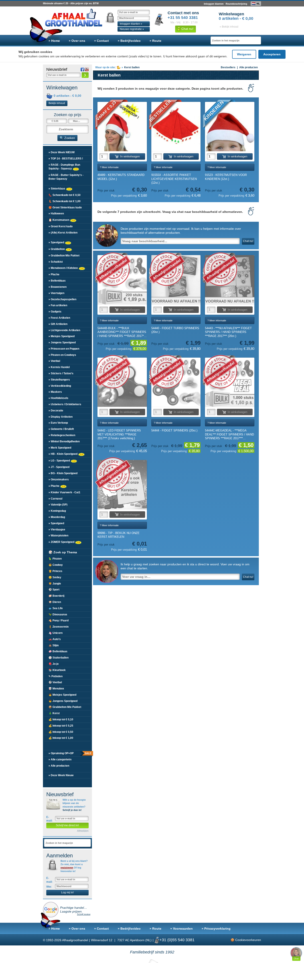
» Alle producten (59, 765)
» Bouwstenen (58, 286)
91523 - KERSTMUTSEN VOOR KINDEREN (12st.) (226, 177)
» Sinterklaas (57, 188)
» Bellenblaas (57, 280)
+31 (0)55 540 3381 (177, 940)
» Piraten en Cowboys (62, 355)
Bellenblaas (58, 651)
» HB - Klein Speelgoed (63, 453)
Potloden (56, 676)
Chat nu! (186, 28)
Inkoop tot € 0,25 (61, 725)
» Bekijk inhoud (229, 26)
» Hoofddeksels (58, 398)
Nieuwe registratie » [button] (132, 29)
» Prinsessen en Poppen (64, 348)
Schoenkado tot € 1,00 (65, 201)
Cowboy (56, 564)
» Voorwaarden (181, 928)
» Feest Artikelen (59, 317)
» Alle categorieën (60, 759)
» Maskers (55, 391)
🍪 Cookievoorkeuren (246, 940)
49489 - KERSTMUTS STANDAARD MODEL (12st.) (120, 177)
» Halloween (56, 213)
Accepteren (272, 54)
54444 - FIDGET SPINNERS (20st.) (174, 430)
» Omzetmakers (59, 479)
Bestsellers (228, 67)
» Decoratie (56, 410)
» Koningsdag (57, 510)
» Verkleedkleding (60, 385)
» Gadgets (55, 311)
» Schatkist (56, 261)
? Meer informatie (109, 167)
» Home (54, 40)
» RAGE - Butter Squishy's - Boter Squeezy (66, 176)
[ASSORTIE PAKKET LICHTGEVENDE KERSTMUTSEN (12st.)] (176, 126)
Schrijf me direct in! (67, 825)
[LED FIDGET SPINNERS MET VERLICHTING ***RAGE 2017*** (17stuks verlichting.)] (122, 382)
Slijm (54, 645)
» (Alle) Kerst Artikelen (63, 232)
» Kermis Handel (59, 367)
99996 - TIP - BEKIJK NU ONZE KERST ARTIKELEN (118, 535)
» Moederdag (57, 517)
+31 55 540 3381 (183, 17)
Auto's (55, 639)
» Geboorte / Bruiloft (61, 429)
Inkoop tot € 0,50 (61, 731)
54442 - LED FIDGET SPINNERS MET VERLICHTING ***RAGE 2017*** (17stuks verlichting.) (119, 434)
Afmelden (83, 830)
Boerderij (56, 595)
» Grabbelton (57, 248)
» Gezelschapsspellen (62, 299)
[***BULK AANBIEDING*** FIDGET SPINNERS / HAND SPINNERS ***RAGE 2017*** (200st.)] (122, 279)
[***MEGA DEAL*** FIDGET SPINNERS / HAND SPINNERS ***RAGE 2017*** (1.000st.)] (229, 382)
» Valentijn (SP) (58, 504)
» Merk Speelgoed (60, 447)
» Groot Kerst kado (61, 226)
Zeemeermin (59, 626)
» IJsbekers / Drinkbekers (65, 404)
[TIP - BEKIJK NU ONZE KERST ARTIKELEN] (122, 484)
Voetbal (55, 682)
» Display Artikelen (61, 416)
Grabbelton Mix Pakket (65, 707)
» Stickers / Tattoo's (61, 373)
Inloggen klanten (214, 3)
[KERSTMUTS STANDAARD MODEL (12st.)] (122, 126)
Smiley (55, 577)
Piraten (55, 558)
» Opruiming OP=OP (70, 753)
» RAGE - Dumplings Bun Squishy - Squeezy (64, 166)
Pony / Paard (59, 620)
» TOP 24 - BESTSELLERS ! (66, 158)
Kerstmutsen (59, 220)
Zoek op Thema (63, 552)
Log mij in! (67, 892)
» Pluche (54, 274)
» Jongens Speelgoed (62, 342)
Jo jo (54, 663)
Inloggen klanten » (131, 23)
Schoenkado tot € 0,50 (65, 195)
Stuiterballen (59, 657)
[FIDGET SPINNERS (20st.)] (176, 382)
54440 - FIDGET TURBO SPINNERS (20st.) (175, 330)
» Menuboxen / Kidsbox (64, 268)
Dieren (55, 602)
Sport (54, 589)
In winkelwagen (130, 156)
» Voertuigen (56, 293)
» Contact (101, 40)
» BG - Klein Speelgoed (63, 473)
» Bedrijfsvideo (129, 40)
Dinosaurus (58, 614)
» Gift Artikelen (58, 324)
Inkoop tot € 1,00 (61, 737)
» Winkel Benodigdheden (64, 441)
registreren (67, 867)
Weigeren (244, 54)
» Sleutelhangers (59, 379)
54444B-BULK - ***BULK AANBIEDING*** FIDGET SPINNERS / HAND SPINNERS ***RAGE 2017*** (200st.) (121, 332)
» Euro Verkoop (58, 422)
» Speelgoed (57, 242)
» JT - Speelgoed (59, 467)
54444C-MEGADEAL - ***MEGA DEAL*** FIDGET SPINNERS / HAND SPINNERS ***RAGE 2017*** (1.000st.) (229, 434)
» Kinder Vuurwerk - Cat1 (64, 492)
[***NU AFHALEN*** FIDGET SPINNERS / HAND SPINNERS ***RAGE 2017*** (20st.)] (229, 279)
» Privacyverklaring (216, 928)
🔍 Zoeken (67, 138)
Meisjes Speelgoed (62, 694)
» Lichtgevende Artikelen (64, 330)
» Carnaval (55, 498)
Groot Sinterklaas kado (65, 207)
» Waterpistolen (58, 535)
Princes (55, 571)
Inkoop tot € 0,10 (61, 719)
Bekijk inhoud (57, 103)
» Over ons (77, 40)
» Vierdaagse (57, 529)
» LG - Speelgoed (60, 460)
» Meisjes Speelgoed (62, 336)
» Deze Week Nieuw (61, 775)
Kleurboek (57, 670)
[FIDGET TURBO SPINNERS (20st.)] (176, 279)
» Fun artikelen (58, 305)
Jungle (55, 583)
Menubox (56, 688)
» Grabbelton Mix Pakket (64, 255)
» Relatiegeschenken (62, 435)
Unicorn (56, 633)
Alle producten (248, 67)
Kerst (54, 713)
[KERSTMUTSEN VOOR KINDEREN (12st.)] (229, 126)
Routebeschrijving (236, 3)
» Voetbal (54, 361)
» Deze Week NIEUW (62, 152)
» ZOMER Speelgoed (62, 542)
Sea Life (56, 608)
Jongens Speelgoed (63, 701)
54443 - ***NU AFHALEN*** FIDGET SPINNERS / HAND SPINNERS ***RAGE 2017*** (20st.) (228, 332)
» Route (155, 40)
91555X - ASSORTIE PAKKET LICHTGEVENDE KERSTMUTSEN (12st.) (174, 178)
